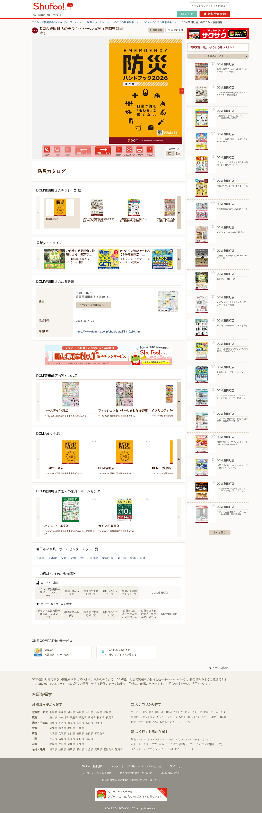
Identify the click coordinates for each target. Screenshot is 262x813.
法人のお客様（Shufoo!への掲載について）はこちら (131, 779)
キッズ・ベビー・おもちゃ (171, 717)
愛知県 (53, 728)
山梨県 (53, 722)
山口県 (89, 738)
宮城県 (80, 712)
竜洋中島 (108, 558)
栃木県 (100, 717)
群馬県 (109, 717)
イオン (210, 739)
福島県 (107, 712)
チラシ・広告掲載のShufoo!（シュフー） (54, 22)
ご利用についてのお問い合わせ (144, 766)
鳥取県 (71, 738)
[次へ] (179, 212)
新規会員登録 (214, 14)
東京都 (53, 717)
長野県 (62, 722)
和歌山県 (99, 733)
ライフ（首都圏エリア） (210, 744)
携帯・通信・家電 (141, 721)
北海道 (53, 712)
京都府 (71, 733)
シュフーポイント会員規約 (97, 773)
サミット (136, 749)
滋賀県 (80, 733)
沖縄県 (118, 749)
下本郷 (52, 558)
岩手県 (71, 712)
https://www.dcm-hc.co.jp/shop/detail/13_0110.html (108, 331)
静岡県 (62, 728)
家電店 (134, 717)
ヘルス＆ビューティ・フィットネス (172, 721)
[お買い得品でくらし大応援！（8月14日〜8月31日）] (172, 207)
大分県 (89, 749)
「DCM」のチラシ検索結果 (156, 22)
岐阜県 (71, 728)
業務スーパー (138, 739)
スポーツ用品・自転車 (213, 717)
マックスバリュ (174, 739)
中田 (83, 558)
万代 (154, 744)
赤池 (73, 558)
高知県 (80, 744)
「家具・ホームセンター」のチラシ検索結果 (109, 22)
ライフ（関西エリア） (182, 744)
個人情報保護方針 (170, 773)
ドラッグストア (193, 712)
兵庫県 (62, 733)
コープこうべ (149, 749)
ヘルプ (114, 766)
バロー (162, 749)
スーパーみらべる (195, 739)
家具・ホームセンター (215, 712)
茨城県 (91, 717)
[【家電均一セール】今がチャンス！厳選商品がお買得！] (135, 207)
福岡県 (53, 749)
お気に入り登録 (94, 442)
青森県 (62, 712)
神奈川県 (63, 717)
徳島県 (53, 744)
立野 (64, 558)
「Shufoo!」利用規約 (91, 766)
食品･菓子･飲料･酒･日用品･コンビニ (162, 712)
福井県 (98, 722)
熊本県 (80, 749)
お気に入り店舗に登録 (175, 30)
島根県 (80, 738)
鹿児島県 (108, 749)
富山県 (80, 722)
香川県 (62, 744)
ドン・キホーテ (156, 739)
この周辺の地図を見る (93, 305)
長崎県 (71, 749)
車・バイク (193, 717)
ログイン (187, 14)
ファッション (147, 717)
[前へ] (38, 212)
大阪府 (53, 733)
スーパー (136, 712)
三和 (170, 749)
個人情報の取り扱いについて (136, 773)
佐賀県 (62, 749)
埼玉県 (73, 717)
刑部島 (94, 558)
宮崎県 (98, 749)
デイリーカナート (184, 749)
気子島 (121, 558)
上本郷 (40, 558)
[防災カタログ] (61, 207)
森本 (133, 558)
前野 (142, 558)
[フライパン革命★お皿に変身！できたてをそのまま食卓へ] (98, 207)
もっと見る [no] (219, 532)
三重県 (80, 728)
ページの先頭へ (219, 667)
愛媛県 (71, 744)
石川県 (89, 722)
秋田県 (89, 712)
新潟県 (71, 722)
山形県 (98, 712)
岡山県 (53, 738)
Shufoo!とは (176, 766)
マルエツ (164, 744)
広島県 (62, 738)
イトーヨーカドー (141, 744)
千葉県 (82, 717)
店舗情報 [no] (156, 30)
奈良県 (89, 733)
